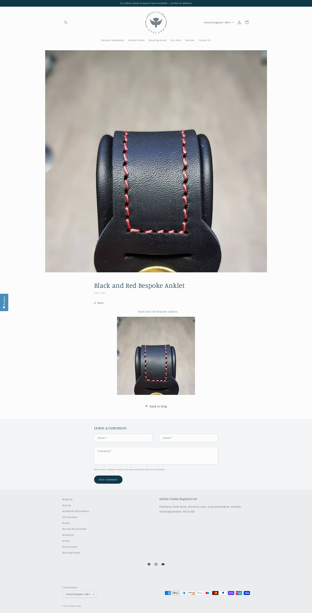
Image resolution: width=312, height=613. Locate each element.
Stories (66, 523)
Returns (66, 505)
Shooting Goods (71, 552)
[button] (66, 22)
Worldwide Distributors (75, 511)
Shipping (67, 499)
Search (66, 540)
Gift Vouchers (70, 517)
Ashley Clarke (75, 606)
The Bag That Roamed (74, 528)
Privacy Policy (70, 546)
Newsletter (68, 534)
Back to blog (158, 406)
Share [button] (100, 302)
